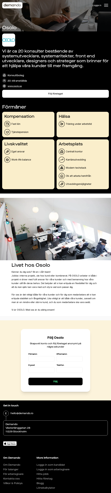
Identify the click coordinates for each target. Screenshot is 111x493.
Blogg (40, 483)
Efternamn (62, 354)
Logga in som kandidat (51, 464)
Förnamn (32, 354)
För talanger (10, 469)
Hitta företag (44, 478)
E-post (31, 365)
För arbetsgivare (13, 474)
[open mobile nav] (106, 5)
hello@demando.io (22, 413)
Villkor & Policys (13, 483)
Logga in (97, 5)
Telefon (60, 365)
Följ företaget (55, 93)
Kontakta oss (11, 478)
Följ (55, 381)
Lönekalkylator (46, 487)
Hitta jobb (43, 474)
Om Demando (11, 464)
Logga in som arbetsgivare (53, 469)
